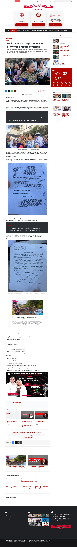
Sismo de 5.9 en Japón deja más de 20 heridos (64, 51)
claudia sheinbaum (66, 514)
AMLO (52, 514)
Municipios (13, 30)
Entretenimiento (64, 30)
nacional (53, 520)
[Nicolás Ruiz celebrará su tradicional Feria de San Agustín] (12, 482)
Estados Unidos (54, 518)
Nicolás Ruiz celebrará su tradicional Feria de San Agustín (11, 487)
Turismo (45, 30)
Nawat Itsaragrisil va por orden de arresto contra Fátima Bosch (65, 41)
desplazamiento (31, 432)
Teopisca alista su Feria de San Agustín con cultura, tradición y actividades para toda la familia (27, 488)
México (69, 518)
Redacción (9, 54)
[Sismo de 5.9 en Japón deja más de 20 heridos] (56, 52)
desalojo (23, 432)
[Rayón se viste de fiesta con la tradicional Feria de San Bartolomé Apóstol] (41, 482)
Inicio (8, 30)
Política (33, 30)
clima (53, 516)
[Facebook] (6, 91)
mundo (60, 518)
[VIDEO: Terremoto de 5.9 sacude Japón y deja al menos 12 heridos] (56, 57)
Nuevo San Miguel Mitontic (31, 435)
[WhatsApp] (12, 91)
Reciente (61, 35)
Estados (11, 36)
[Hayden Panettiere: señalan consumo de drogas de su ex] (31, 524)
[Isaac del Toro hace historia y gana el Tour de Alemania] (56, 62)
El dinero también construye (40, 422)
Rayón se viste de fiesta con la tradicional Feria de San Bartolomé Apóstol (41, 487)
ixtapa (39, 432)
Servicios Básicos (28, 437)
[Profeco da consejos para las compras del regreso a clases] (56, 47)
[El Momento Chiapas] (38, 7)
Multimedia (57, 30)
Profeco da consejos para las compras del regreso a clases (65, 46)
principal (42, 435)
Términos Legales (27, 543)
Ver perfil (40, 91)
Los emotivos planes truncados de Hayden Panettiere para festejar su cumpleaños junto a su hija (38, 1)
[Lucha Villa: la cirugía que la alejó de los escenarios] (45, 520)
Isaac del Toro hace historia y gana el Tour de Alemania (65, 62)
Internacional (26, 30)
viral (65, 522)
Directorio (32, 543)
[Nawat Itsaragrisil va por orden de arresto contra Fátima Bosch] (56, 41)
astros (56, 514)
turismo (61, 522)
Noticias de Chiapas (64, 520)
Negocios (39, 30)
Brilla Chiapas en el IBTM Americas (12, 422)
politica (53, 522)
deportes (56, 516)
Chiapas (16, 432)
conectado (17, 500)
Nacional (19, 30)
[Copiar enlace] (15, 91)
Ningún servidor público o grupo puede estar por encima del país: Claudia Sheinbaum (66, 114)
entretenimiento (62, 516)
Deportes (51, 30)
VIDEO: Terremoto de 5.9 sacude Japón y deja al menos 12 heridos (65, 56)
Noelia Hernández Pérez (16, 435)
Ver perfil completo (25, 402)
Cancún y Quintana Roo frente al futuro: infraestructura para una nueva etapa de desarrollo (27, 424)
